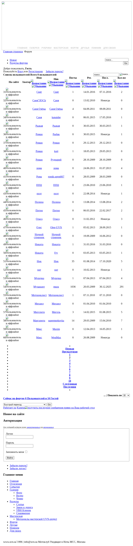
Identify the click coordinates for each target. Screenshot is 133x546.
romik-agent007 (56, 176)
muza (56, 286)
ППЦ (39, 185)
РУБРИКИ (46, 48)
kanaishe (56, 117)
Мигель (56, 312)
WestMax (56, 337)
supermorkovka (56, 320)
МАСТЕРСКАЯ (61, 48)
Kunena (21, 407)
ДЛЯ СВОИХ (109, 48)
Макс (39, 329)
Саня (56, 100)
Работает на (9, 407)
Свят (39, 92)
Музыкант (39, 286)
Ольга (39, 219)
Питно (39, 210)
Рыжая (39, 125)
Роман (39, 134)
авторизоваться (48, 427)
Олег (39, 227)
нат (39, 269)
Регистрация (35, 71)
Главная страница (13, 51)
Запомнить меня (15, 452)
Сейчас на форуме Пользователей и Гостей (30, 398)
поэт (39, 193)
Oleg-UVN (56, 227)
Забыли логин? (18, 468)
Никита (39, 244)
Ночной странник (39, 236)
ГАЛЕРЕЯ (34, 48)
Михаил (39, 303)
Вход (21, 71)
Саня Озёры (39, 108)
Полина (39, 202)
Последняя (69, 386)
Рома (39, 176)
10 (69, 381)
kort (56, 151)
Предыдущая (70, 351)
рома (39, 168)
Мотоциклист (39, 295)
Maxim (56, 329)
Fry (56, 252)
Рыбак (56, 134)
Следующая (70, 384)
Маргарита (39, 320)
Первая (69, 348)
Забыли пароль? (54, 71)
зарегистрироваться (33, 427)
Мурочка (39, 278)
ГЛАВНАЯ (22, 48)
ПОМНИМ (96, 48)
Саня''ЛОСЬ (39, 100)
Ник (39, 261)
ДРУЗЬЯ (85, 48)
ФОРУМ (75, 48)
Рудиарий (56, 159)
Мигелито (39, 312)
